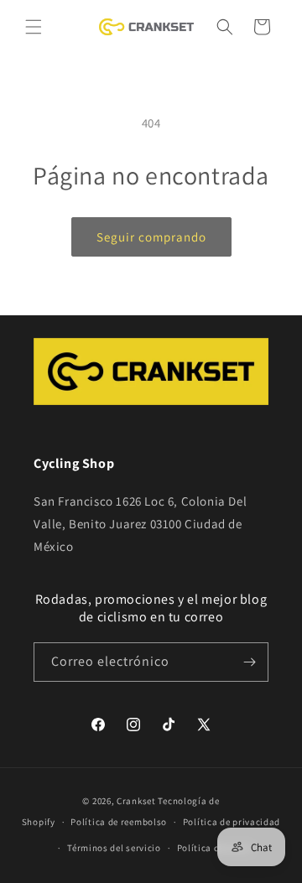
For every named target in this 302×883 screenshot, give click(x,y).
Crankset (136, 801)
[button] (33, 26)
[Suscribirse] (249, 662)
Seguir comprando (151, 237)
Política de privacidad (231, 822)
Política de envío (214, 848)
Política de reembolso (118, 822)
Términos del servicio (114, 848)
